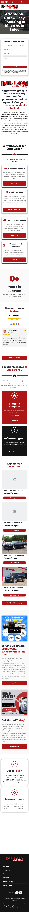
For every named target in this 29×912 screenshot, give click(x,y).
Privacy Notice (8, 885)
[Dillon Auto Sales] (9, 7)
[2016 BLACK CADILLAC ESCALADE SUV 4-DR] (14, 582)
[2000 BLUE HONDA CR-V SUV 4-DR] (14, 485)
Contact (6, 878)
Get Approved (14, 498)
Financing (6, 870)
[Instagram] (20, 892)
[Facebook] (17, 892)
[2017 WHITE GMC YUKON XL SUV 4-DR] (14, 517)
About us (6, 874)
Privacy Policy (8, 882)
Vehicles (6, 866)
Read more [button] (6, 344)
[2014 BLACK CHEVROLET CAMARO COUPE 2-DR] (14, 550)
